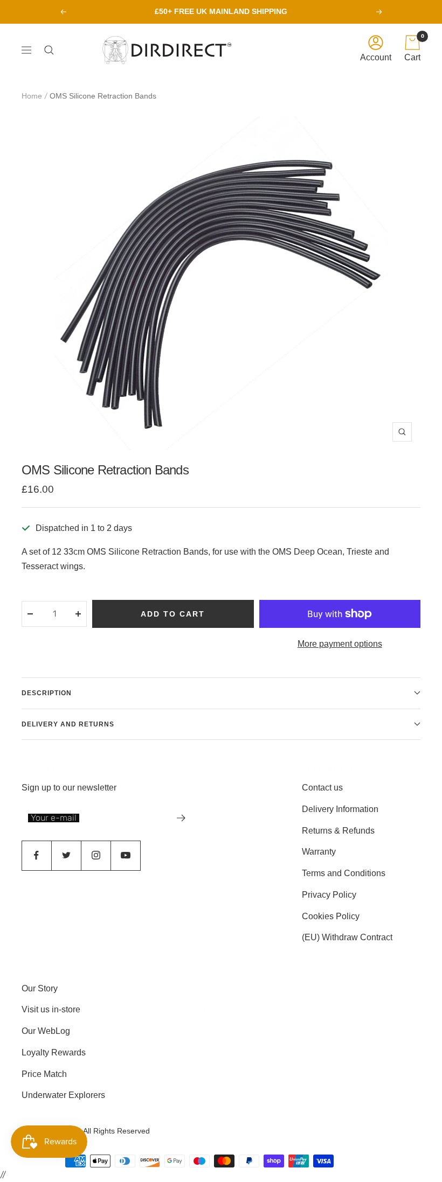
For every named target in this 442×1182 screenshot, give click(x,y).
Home (32, 96)
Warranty (319, 851)
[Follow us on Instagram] (95, 855)
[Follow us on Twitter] (66, 855)
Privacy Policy (329, 894)
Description (47, 693)
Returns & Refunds (338, 830)
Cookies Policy (331, 916)
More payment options (340, 643)
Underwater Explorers (63, 1095)
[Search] (51, 50)
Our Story (40, 988)
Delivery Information (340, 809)
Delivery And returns (68, 724)
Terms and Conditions (343, 873)
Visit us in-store (51, 1009)
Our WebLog (46, 1031)
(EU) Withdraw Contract (347, 937)
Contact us (322, 787)
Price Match (44, 1074)
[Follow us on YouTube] (125, 855)
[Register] (181, 818)
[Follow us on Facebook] (36, 855)
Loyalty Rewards (54, 1052)
